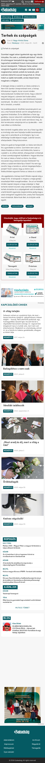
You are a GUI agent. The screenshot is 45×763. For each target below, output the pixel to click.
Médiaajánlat (9, 748)
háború (18, 17)
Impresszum (9, 744)
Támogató (12, 266)
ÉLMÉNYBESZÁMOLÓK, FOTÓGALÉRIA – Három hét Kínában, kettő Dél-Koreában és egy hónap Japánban (26, 629)
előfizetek (12, 245)
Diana (26, 41)
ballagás (30, 206)
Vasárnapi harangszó (10, 594)
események (18, 20)
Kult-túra (7, 543)
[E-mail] (30, 10)
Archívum (36, 740)
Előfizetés (38, 1)
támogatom (12, 273)
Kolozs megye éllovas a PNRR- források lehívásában (22, 572)
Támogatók (36, 748)
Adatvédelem (9, 740)
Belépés (28, 2)
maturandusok (17, 206)
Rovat (9, 43)
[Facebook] (26, 10)
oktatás (5, 206)
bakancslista (30, 17)
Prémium (33, 266)
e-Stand (32, 237)
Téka (5, 597)
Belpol (5, 569)
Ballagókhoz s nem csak (16, 369)
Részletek (12, 248)
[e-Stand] (37, 10)
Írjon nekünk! (9, 752)
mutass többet (22, 608)
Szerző (9, 41)
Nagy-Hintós (18, 41)
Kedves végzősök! (13, 519)
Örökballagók (10, 482)
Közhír (5, 552)
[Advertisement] (22, 662)
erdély (6, 20)
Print (12, 237)
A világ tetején (11, 311)
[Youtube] (33, 10)
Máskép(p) (15, 43)
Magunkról (36, 744)
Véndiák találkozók (13, 405)
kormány (7, 17)
